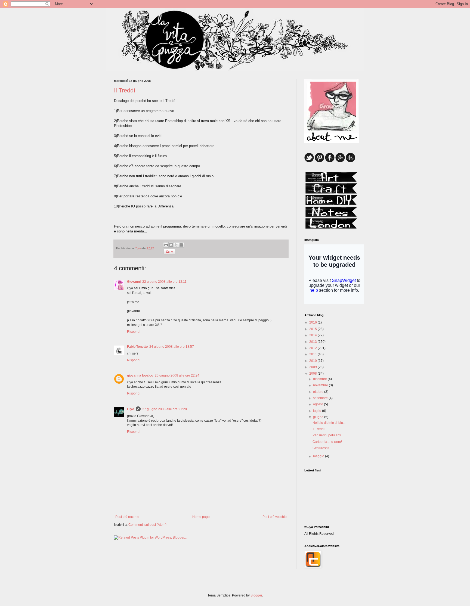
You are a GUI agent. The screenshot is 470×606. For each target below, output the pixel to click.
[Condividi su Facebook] (181, 245)
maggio (319, 456)
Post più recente (127, 517)
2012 (313, 348)
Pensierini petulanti (327, 435)
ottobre (318, 392)
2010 (313, 361)
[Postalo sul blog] (171, 245)
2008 (313, 373)
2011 (313, 354)
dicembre (320, 379)
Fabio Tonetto (137, 347)
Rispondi (133, 332)
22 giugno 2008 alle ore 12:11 (164, 282)
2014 (313, 335)
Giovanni (134, 282)
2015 (313, 329)
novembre (321, 385)
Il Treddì (318, 429)
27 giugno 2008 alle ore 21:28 (164, 409)
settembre (321, 398)
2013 (313, 342)
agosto (318, 404)
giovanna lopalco (140, 375)
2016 (313, 322)
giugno (318, 417)
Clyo (130, 409)
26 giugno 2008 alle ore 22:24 (177, 375)
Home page (201, 517)
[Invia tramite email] (166, 245)
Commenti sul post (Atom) (147, 525)
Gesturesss (321, 448)
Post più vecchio (274, 517)
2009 (313, 367)
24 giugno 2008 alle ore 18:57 (171, 347)
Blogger (256, 595)
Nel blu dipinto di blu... (329, 423)
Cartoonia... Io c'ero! (327, 442)
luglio (317, 411)
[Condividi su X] (176, 245)
